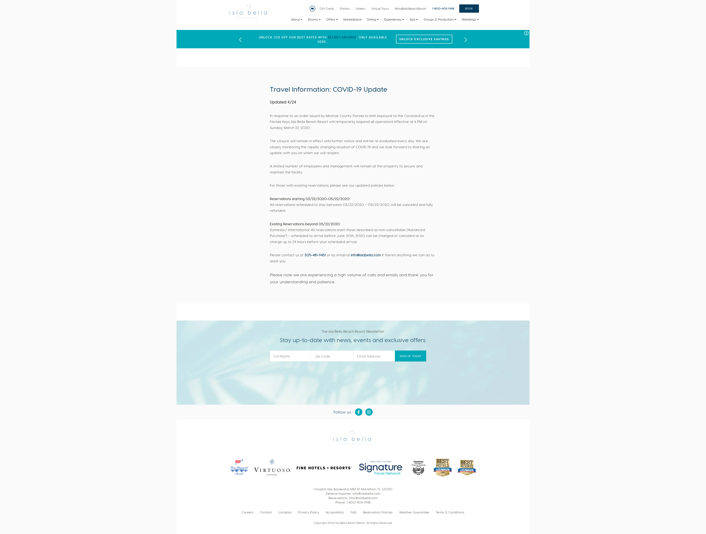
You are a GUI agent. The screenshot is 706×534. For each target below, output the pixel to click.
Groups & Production (439, 19)
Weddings (469, 19)
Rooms (313, 19)
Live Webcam (313, 7)
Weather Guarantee (414, 512)
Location (285, 512)
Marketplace (352, 19)
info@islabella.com (366, 255)
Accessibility (335, 512)
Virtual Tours (380, 8)
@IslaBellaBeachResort (411, 8)
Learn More (438, 39)
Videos (360, 8)
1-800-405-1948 (443, 8)
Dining (372, 19)
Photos (345, 8)
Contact (266, 512)
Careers (248, 512)
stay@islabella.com (363, 498)
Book (469, 8)
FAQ (354, 512)
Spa (413, 19)
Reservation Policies (378, 512)
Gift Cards (327, 8)
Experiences (393, 19)
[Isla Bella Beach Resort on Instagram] (369, 412)
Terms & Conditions (450, 512)
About (296, 19)
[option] (353, 39)
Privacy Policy (308, 512)
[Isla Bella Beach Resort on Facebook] (358, 412)
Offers (331, 19)
